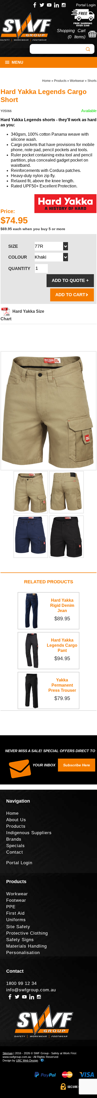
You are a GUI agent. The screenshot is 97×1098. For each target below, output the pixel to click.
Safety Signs (20, 939)
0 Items (76, 37)
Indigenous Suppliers (29, 832)
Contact (14, 852)
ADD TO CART (70, 294)
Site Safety (18, 926)
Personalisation (23, 952)
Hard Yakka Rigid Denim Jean (62, 605)
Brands (13, 839)
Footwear (16, 900)
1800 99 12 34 (21, 983)
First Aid (15, 913)
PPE (11, 906)
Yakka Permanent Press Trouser (62, 685)
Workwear (77, 81)
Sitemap (8, 1053)
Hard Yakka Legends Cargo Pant (62, 645)
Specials (15, 845)
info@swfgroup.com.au (31, 989)
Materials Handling (26, 946)
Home (46, 81)
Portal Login (86, 5)
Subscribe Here (76, 765)
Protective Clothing (27, 933)
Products (60, 81)
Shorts (91, 81)
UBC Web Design (27, 1060)
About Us (16, 819)
